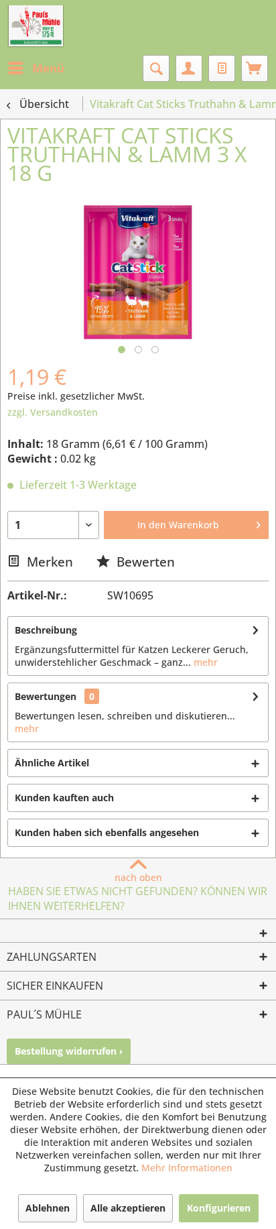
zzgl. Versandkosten (52, 412)
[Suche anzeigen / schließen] (156, 68)
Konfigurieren (219, 1208)
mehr (204, 662)
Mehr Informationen (186, 1167)
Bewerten (144, 561)
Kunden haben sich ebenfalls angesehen (107, 832)
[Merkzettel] (221, 68)
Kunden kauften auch (64, 797)
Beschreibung (46, 630)
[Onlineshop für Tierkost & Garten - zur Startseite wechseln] (36, 26)
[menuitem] (35, 68)
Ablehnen (47, 1208)
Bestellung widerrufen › (69, 1051)
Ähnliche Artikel (52, 762)
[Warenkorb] (254, 68)
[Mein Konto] (189, 68)
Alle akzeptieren (127, 1208)
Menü (48, 68)
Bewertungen (45, 696)
